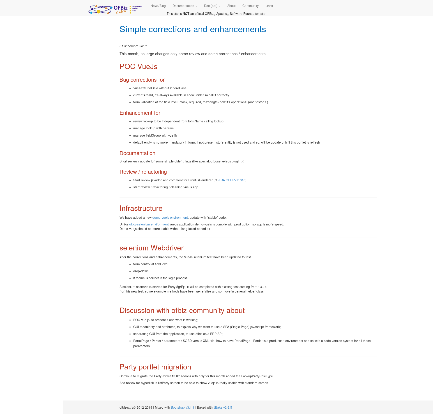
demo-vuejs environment (170, 217)
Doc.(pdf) (211, 5)
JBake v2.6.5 (223, 407)
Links (269, 5)
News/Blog (158, 5)
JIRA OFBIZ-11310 (231, 180)
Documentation (184, 5)
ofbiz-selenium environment (149, 224)
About (231, 5)
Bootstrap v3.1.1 (182, 407)
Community (250, 5)
